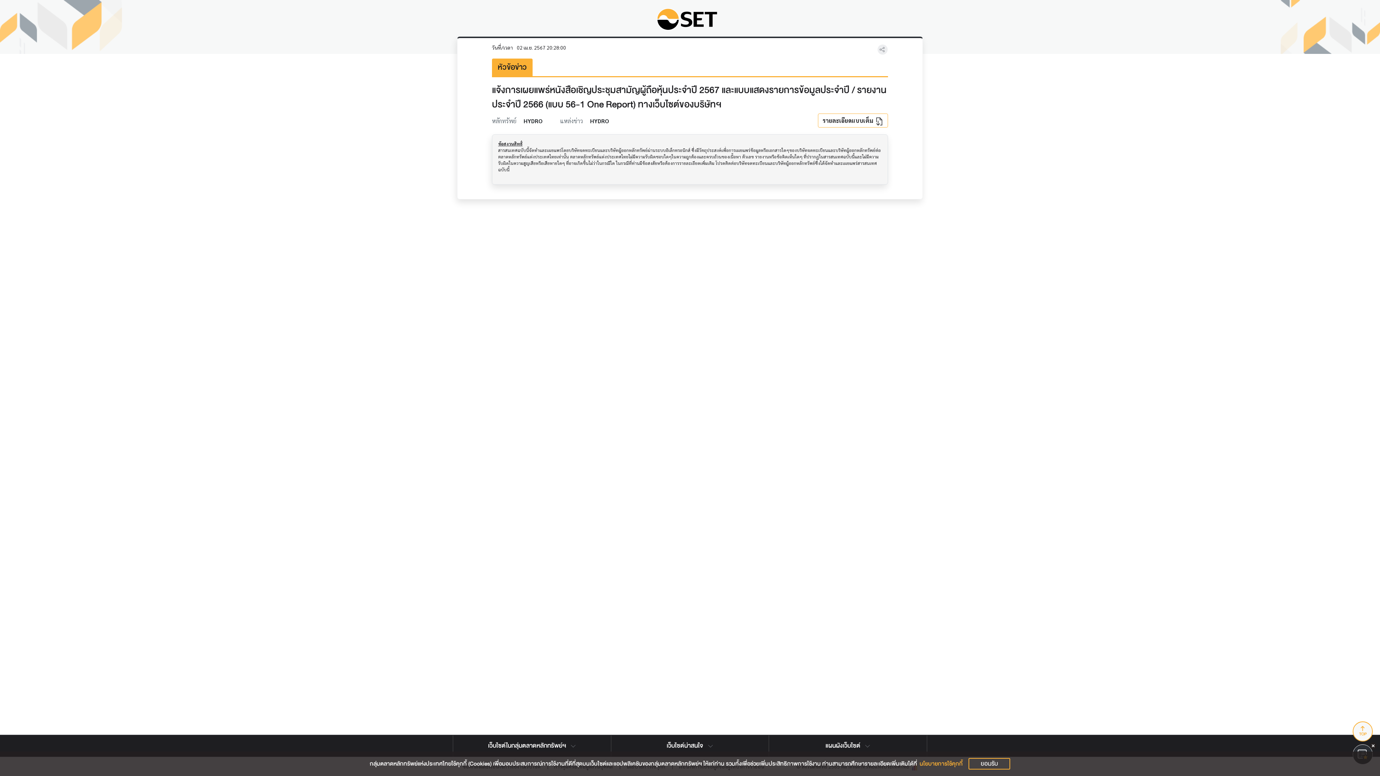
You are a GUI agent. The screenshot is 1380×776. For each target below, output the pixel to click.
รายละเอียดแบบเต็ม (849, 120)
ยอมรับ (989, 763)
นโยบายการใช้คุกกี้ (941, 763)
